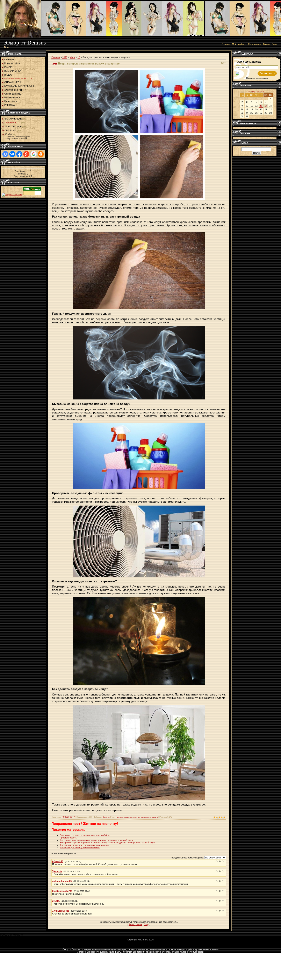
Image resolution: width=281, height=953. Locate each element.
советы (136, 817)
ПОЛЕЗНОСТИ (13, 122)
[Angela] (53, 874)
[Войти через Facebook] (19, 154)
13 (79, 57)
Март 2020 (256, 91)
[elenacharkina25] (53, 884)
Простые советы (68, 837)
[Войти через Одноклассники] (41, 154)
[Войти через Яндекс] (26, 154)
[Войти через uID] (5, 154)
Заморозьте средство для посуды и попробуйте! (85, 835)
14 (266, 105)
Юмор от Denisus (248, 61)
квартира (128, 817)
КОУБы (8, 134)
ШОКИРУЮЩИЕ (13, 118)
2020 (64, 57)
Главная (226, 44)
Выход (266, 44)
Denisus (106, 817)
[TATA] (53, 904)
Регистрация (254, 44)
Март (72, 57)
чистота (119, 817)
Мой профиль (239, 44)
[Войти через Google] (33, 154)
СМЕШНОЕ (10, 130)
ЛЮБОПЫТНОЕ (13, 126)
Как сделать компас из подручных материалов (84, 845)
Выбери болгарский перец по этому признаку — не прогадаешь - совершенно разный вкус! (107, 842)
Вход (274, 44)
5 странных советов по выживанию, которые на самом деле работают (96, 840)
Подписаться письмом (257, 78)
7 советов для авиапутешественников (80, 847)
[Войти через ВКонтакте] (12, 154)
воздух (155, 817)
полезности (146, 817)
